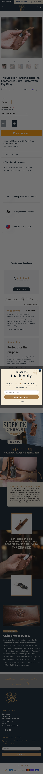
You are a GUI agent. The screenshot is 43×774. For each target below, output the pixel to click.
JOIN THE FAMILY (21, 397)
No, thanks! (21, 401)
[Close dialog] (40, 370)
